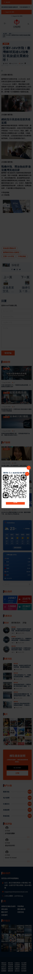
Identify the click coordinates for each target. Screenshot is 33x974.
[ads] (14, 486)
